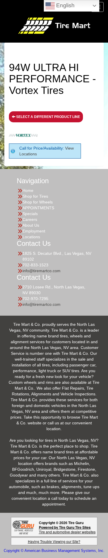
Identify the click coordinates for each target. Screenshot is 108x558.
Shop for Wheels (37, 202)
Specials (30, 213)
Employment (33, 231)
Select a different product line (47, 117)
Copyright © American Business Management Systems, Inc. (54, 550)
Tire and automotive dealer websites (67, 529)
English (65, 5)
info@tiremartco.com (41, 270)
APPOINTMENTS (38, 208)
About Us (30, 225)
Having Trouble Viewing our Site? (54, 541)
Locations (31, 237)
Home (27, 190)
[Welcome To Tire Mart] (54, 25)
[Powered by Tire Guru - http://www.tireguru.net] (23, 526)
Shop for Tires (35, 196)
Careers (29, 219)
